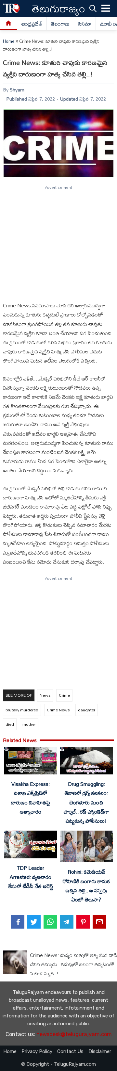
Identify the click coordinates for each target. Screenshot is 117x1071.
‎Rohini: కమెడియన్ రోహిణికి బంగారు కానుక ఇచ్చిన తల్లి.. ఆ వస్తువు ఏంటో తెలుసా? (86, 885)
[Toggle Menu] (105, 8)
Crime (64, 695)
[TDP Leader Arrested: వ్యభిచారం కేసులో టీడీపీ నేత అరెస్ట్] (30, 846)
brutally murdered (22, 710)
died (10, 724)
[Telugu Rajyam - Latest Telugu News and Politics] (11, 8)
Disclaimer (99, 1051)
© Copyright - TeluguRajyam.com (58, 1064)
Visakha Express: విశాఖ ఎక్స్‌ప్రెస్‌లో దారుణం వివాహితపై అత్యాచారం (30, 798)
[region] (58, 241)
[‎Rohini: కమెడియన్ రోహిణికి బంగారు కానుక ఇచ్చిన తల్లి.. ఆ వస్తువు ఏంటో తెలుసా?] (86, 848)
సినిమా (84, 24)
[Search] (93, 8)
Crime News (58, 710)
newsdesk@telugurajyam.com (74, 1034)
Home (9, 41)
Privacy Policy (36, 1051)
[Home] (8, 23)
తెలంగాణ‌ (60, 24)
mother (29, 724)
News (45, 695)
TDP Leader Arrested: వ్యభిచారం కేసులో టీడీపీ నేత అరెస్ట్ (30, 877)
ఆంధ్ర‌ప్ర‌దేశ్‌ (31, 24)
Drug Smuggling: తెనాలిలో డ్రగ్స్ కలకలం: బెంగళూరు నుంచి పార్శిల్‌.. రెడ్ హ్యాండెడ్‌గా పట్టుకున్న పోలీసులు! (86, 802)
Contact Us (70, 1051)
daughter (86, 710)
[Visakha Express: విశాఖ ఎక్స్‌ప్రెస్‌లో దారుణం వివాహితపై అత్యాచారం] (30, 762)
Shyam (17, 89)
